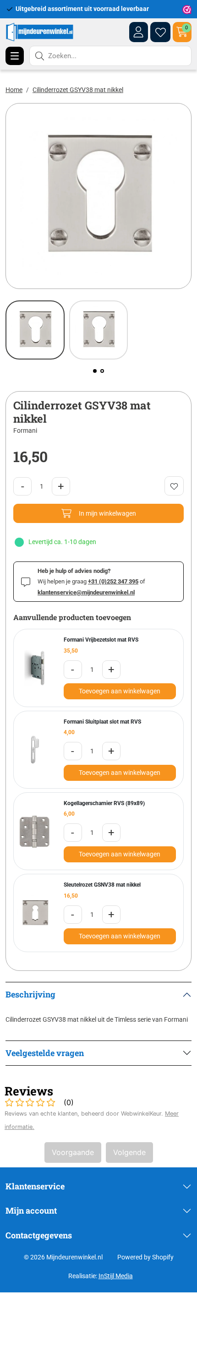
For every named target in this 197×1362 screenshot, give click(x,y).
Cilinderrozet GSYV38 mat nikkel (78, 89)
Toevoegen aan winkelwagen (119, 691)
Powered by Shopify (145, 1257)
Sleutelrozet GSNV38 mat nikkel (102, 885)
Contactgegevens (38, 1235)
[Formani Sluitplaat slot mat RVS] (35, 750)
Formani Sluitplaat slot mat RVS (102, 722)
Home (13, 89)
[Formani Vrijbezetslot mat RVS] (35, 668)
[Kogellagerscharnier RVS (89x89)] (35, 831)
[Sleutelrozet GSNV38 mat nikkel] (35, 913)
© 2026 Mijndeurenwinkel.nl (63, 1257)
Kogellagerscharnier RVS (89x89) (104, 803)
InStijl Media (115, 1276)
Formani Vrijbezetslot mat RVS (101, 640)
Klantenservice (35, 1186)
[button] (95, 371)
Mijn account (31, 1210)
